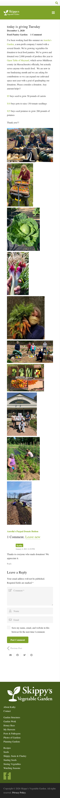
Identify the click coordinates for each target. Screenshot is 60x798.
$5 (8, 95)
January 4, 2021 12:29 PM (25, 549)
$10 (8, 103)
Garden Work (9, 721)
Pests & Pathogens (12, 733)
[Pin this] (31, 655)
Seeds (6, 751)
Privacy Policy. (19, 792)
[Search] (57, 3)
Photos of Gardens (12, 737)
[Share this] (17, 655)
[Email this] (10, 655)
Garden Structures (11, 717)
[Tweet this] (24, 655)
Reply (9, 563)
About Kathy (9, 706)
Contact (7, 710)
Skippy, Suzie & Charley (14, 755)
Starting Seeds (10, 759)
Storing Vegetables (12, 763)
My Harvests (9, 729)
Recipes (7, 747)
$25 (8, 110)
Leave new (32, 536)
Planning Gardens (11, 741)
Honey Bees (9, 725)
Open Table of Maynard (18, 60)
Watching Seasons (11, 767)
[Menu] (53, 12)
